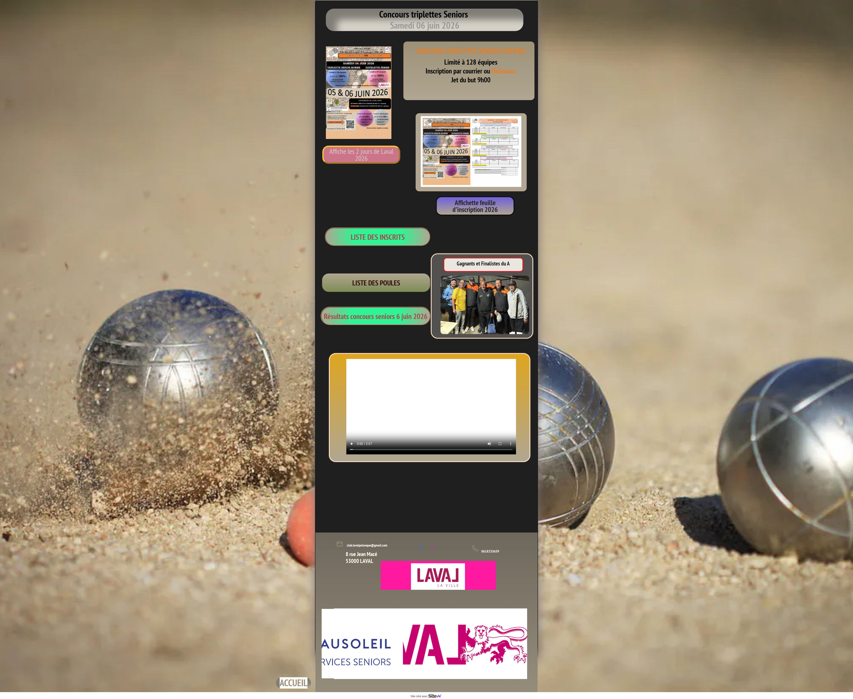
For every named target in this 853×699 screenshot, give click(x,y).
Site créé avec (419, 696)
